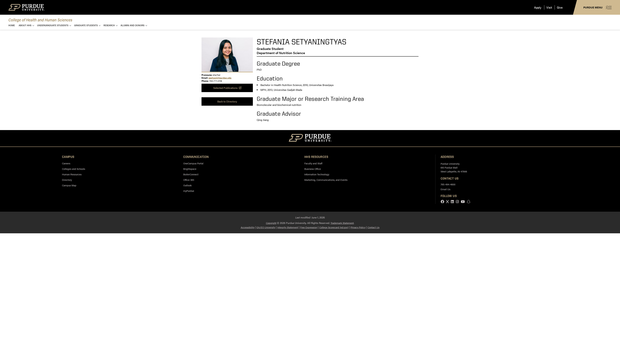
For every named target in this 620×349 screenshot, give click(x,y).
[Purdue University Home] (310, 138)
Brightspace (189, 168)
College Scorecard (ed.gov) (333, 227)
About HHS (25, 25)
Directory (67, 179)
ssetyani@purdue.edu (220, 77)
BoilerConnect (190, 174)
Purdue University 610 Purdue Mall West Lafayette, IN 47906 (454, 167)
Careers (66, 163)
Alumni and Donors (132, 25)
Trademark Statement (342, 223)
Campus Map (69, 185)
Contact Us (373, 227)
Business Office (312, 168)
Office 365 (188, 179)
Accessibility (247, 227)
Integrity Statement (287, 227)
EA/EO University (266, 227)
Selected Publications (225, 88)
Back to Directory (227, 101)
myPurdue (188, 190)
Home (11, 25)
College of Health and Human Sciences (40, 19)
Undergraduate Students (52, 25)
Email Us (445, 189)
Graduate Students (86, 25)
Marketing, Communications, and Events (325, 179)
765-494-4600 (448, 184)
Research (109, 25)
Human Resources (72, 174)
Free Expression (308, 227)
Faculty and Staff (313, 163)
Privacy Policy (358, 227)
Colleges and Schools (73, 168)
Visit (549, 7)
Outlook (187, 185)
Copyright (271, 223)
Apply (537, 7)
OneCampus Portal (193, 163)
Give (560, 7)
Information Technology (316, 174)
